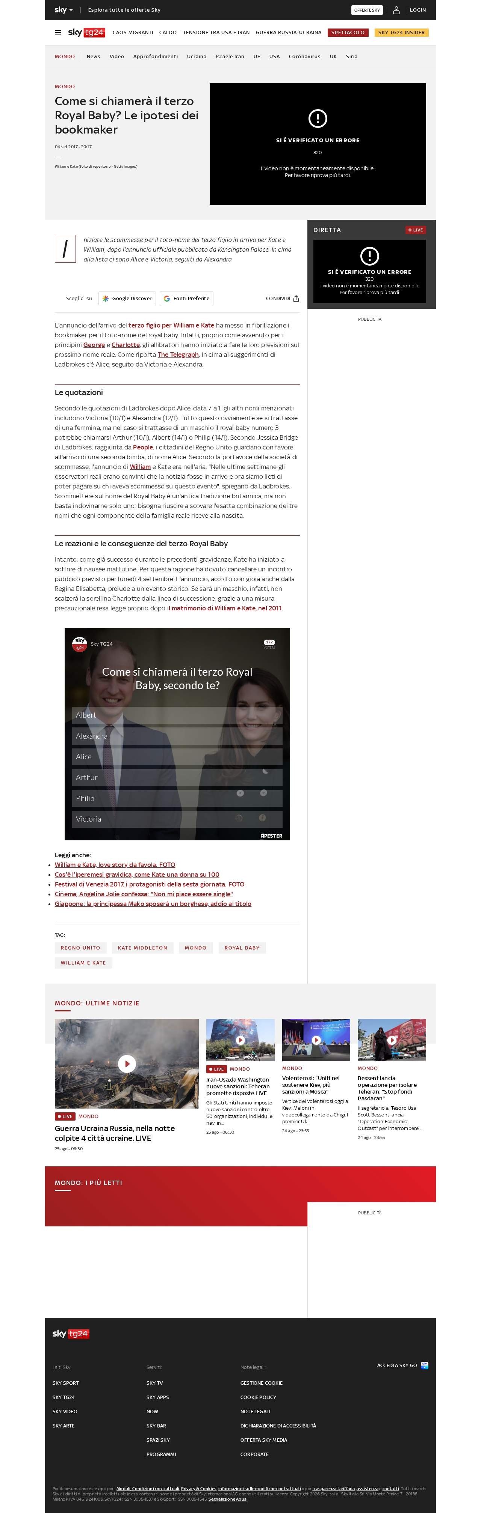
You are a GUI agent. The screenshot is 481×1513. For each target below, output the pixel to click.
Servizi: (154, 1367)
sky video (65, 1411)
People (143, 447)
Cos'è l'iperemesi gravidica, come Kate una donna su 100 (137, 874)
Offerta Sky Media (263, 1440)
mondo (196, 948)
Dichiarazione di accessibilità (278, 1426)
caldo (168, 32)
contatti (391, 1488)
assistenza (367, 1488)
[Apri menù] (58, 33)
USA (274, 56)
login (418, 10)
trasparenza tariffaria (333, 1488)
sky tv (155, 1383)
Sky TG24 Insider (401, 32)
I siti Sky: (62, 1367)
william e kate (83, 963)
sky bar (156, 1426)
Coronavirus (305, 56)
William (140, 466)
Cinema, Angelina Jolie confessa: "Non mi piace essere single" (144, 894)
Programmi (161, 1454)
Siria (352, 56)
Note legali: (253, 1367)
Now (153, 1411)
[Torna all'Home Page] (86, 33)
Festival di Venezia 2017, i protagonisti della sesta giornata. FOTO (149, 884)
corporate (254, 1454)
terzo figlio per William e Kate (171, 325)
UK (333, 56)
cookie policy (258, 1397)
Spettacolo (348, 32)
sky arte (64, 1426)
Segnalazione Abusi (228, 1499)
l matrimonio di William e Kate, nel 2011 (225, 608)
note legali (255, 1411)
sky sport (66, 1383)
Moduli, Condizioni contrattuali (147, 1488)
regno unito (81, 948)
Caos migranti (133, 32)
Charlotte (126, 345)
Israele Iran (230, 56)
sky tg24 (64, 1397)
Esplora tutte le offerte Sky (124, 10)
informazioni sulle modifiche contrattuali (259, 1488)
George (94, 345)
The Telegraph (178, 354)
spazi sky (158, 1440)
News (94, 56)
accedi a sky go (397, 1365)
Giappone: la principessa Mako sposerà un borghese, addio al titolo (153, 903)
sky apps (158, 1397)
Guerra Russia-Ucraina (289, 32)
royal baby (242, 948)
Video (117, 56)
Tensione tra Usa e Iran (216, 32)
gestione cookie (261, 1383)
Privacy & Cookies (198, 1488)
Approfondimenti (155, 56)
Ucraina (197, 56)
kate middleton (143, 948)
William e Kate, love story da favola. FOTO (115, 864)
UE (257, 56)
